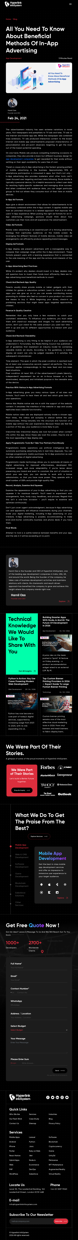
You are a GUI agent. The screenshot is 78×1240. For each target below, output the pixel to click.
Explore (62, 601)
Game (51, 1151)
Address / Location (21, 1013)
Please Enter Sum (20, 1059)
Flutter (12, 1151)
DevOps (32, 1169)
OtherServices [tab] (19, 903)
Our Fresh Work (15, 1119)
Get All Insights (25, 671)
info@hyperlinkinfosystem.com (23, 1204)
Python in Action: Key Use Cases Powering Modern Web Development (21, 681)
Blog (15, 19)
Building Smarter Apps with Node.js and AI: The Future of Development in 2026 (56, 621)
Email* (14, 976)
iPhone (12, 1146)
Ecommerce (34, 1165)
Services (32, 1114)
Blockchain (53, 1142)
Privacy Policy (54, 1123)
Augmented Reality (57, 1169)
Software (53, 1137)
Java (31, 1146)
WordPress (13, 1174)
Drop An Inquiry (19, 790)
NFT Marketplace (56, 1165)
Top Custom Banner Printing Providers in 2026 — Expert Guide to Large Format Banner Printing (56, 682)
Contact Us (14, 1123)
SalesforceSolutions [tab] (20, 894)
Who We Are (14, 1114)
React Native (14, 1155)
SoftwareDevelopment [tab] (21, 865)
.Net (31, 1155)
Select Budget (18, 1026)
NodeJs (32, 1160)
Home (8, 19)
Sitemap (32, 1123)
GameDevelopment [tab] (21, 875)
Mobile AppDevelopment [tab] (21, 846)
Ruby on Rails (34, 1151)
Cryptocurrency (55, 1146)
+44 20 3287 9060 (58, 1189)
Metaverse (53, 1160)
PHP (11, 1169)
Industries (53, 1114)
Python (32, 1142)
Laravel (32, 1137)
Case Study (34, 1119)
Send (57, 1070)
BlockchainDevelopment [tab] (21, 884)
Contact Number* (20, 988)
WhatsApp (16, 1001)
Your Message (18, 1038)
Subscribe (58, 1221)
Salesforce (33, 1174)
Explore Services (37, 836)
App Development (14, 58)
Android (12, 1142)
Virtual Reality (54, 1174)
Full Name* (16, 963)
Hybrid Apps (14, 1160)
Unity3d (52, 1155)
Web (11, 1165)
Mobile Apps (14, 1137)
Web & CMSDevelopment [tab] (21, 856)
